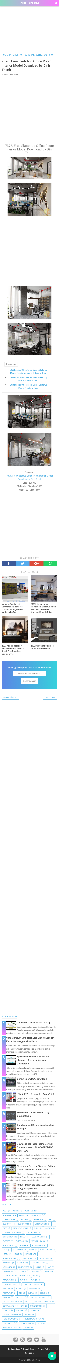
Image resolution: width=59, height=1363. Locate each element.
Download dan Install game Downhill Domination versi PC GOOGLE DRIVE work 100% (35, 1147)
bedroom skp (23, 1224)
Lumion (23, 1271)
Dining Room (8, 1237)
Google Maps (46, 1250)
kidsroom (7, 1263)
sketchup (20, 1297)
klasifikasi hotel (38, 1263)
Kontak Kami (28, 1349)
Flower (23, 1246)
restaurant (8, 1293)
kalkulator (44, 1258)
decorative (32, 1232)
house (16, 1254)
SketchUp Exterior (39, 1297)
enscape (6, 1241)
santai (31, 1293)
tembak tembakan (10, 1315)
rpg (20, 1293)
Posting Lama (50, 697)
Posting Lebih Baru (10, 697)
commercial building (12, 1232)
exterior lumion (38, 1241)
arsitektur (36, 1215)
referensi (33, 1289)
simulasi (6, 1297)
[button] (52, 1356)
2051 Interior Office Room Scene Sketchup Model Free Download (28, 379)
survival (20, 1310)
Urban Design (25, 1323)
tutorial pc (8, 1323)
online (35, 1276)
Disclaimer (29, 1353)
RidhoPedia (29, 3)
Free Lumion (18, 1250)
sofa (27, 1302)
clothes (48, 1228)
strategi (6, 1310)
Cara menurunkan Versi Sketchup (33, 1022)
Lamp (49, 1267)
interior (28, 1254)
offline (22, 1276)
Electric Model (38, 1237)
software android (42, 1302)
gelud (31, 1250)
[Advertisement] (29, 33)
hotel (5, 1254)
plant (22, 1280)
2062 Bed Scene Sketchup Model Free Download (42, 647)
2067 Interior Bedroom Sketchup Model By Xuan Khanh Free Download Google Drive (13, 650)
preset (37, 1284)
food (5, 1250)
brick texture (41, 1224)
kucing (38, 1267)
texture (27, 1315)
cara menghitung (20, 1228)
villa (39, 1323)
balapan (24, 1220)
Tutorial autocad (33, 1319)
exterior (20, 1241)
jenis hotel (28, 1258)
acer (5, 1211)
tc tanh (33, 1310)
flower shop (37, 1246)
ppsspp (26, 1284)
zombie (26, 1328)
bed (50, 1220)
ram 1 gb (6, 1289)
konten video (23, 1267)
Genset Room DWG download (32, 1079)
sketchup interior (11, 1302)
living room (8, 1271)
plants (34, 1280)
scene (42, 1293)
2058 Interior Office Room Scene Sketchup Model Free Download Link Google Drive (28, 371)
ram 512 (19, 1289)
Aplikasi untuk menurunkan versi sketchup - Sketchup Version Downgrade (33, 1060)
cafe (5, 1228)
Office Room (8, 1276)
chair (36, 1228)
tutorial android (10, 1319)
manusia (35, 1271)
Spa (22, 1306)
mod (47, 1271)
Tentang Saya (14, 1349)
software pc (8, 1306)
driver (23, 1237)
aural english (9, 1220)
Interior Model (9, 1258)
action (16, 1211)
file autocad (8, 1246)
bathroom (38, 1220)
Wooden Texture (10, 1328)
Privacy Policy (44, 1349)
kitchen (20, 1263)
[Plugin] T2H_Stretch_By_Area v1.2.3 (35, 1094)
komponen (7, 1267)
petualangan (8, 1280)
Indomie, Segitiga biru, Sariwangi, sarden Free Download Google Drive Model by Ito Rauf (12, 608)
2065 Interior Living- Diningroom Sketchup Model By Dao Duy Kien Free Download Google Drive (43, 608)
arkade (22, 1215)
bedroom (7, 1224)
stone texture (36, 1306)
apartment (7, 1215)
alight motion (31, 1211)
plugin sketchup (10, 1284)
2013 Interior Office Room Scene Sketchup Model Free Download (28, 386)
